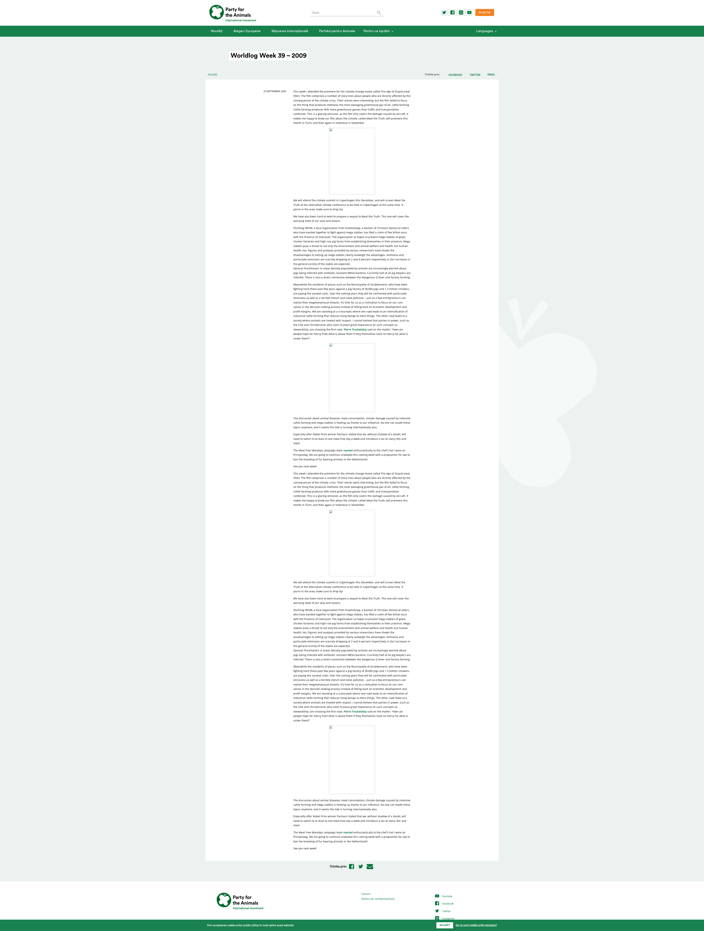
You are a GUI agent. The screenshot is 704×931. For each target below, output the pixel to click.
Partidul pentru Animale (337, 31)
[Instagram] (461, 12)
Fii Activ (485, 12)
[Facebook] (452, 12)
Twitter (446, 911)
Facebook (447, 903)
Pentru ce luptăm (376, 31)
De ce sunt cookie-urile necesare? (476, 925)
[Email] (370, 866)
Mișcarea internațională (290, 31)
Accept (444, 925)
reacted (348, 450)
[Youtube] (469, 12)
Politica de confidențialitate (378, 899)
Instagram (448, 918)
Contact (366, 894)
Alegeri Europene (247, 31)
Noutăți (216, 31)
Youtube (446, 896)
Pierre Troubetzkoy (355, 329)
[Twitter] (444, 12)
